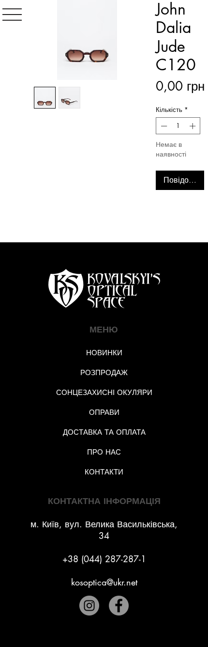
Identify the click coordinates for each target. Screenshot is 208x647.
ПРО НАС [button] (104, 452)
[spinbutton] (178, 126)
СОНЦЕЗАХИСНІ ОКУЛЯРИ (104, 392)
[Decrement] (163, 126)
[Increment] (193, 126)
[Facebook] (119, 605)
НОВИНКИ (104, 352)
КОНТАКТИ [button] (104, 471)
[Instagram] (89, 605)
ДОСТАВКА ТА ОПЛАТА (104, 432)
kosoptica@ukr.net (104, 582)
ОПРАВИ (104, 412)
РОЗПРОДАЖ (104, 372)
